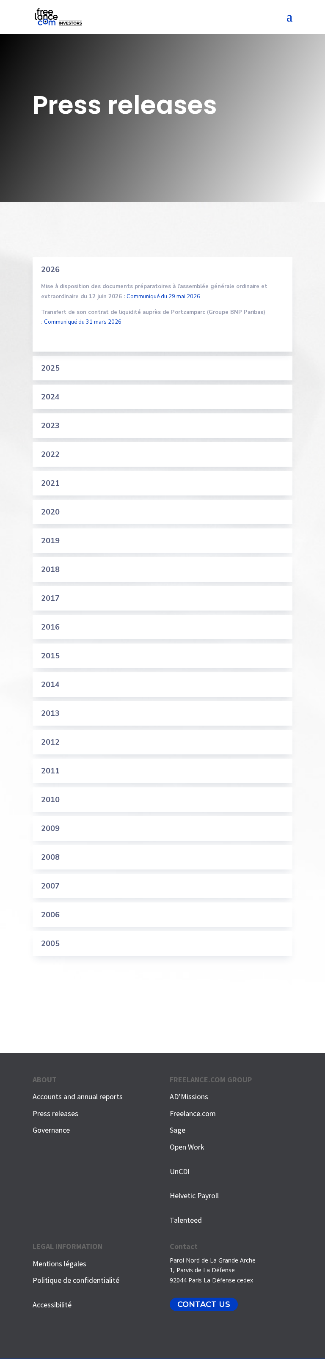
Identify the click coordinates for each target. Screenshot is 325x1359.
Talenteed (186, 1220)
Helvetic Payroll (194, 1195)
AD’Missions (189, 1096)
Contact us (203, 1304)
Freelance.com (193, 1113)
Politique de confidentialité (76, 1280)
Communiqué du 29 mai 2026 (163, 296)
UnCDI (180, 1171)
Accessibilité (52, 1304)
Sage (177, 1130)
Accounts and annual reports (78, 1096)
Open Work (187, 1147)
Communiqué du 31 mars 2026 (82, 322)
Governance (51, 1130)
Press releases (55, 1113)
